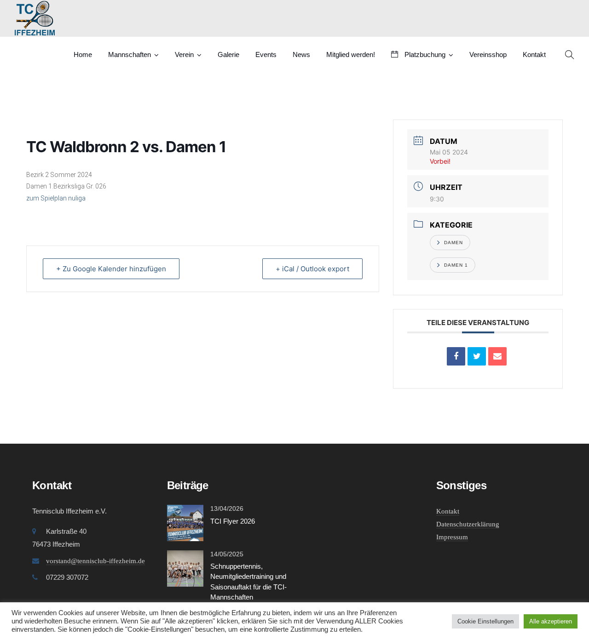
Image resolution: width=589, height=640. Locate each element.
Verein (184, 54)
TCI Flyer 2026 (232, 521)
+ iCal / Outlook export (312, 268)
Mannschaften (129, 54)
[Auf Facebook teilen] (456, 356)
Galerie (228, 54)
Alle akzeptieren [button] (550, 621)
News (301, 54)
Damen (453, 242)
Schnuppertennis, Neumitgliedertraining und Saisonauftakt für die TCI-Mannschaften (248, 581)
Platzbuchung (424, 54)
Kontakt (534, 54)
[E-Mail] (497, 356)
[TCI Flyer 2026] (185, 522)
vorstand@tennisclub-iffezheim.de (95, 561)
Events (266, 54)
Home (83, 54)
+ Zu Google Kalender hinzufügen (111, 268)
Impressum (452, 537)
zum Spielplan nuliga (56, 198)
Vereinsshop (488, 54)
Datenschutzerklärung (467, 524)
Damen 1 (456, 265)
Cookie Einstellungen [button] (485, 621)
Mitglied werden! (350, 54)
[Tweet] (477, 356)
